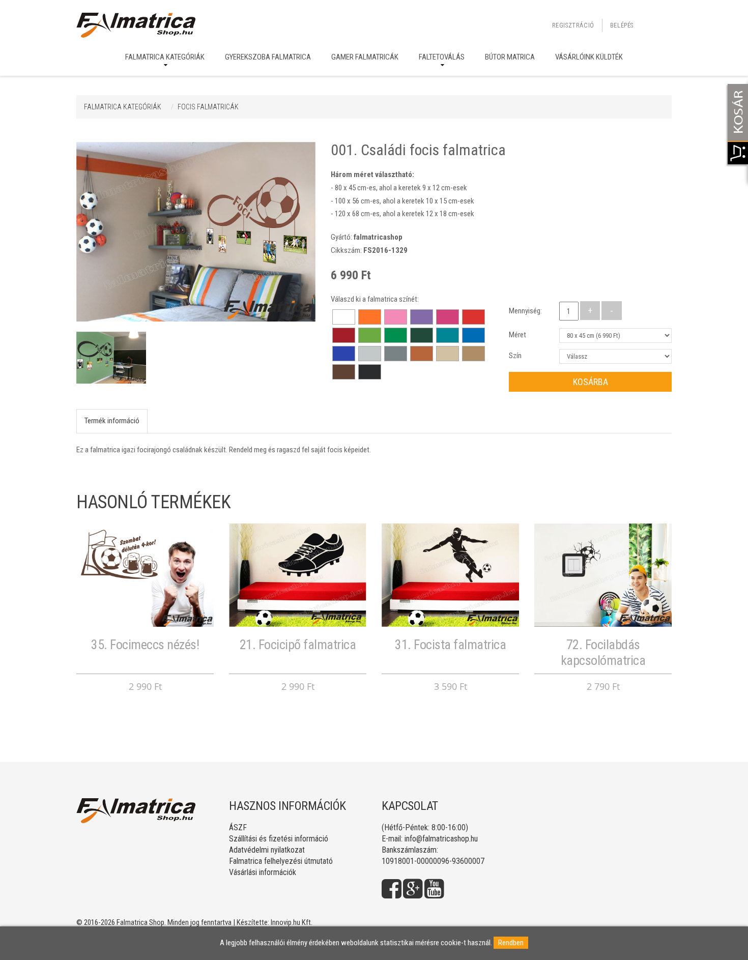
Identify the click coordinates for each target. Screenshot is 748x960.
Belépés (622, 25)
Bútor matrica (510, 57)
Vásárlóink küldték (589, 57)
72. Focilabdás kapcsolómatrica (603, 652)
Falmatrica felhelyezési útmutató (281, 861)
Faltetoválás (442, 57)
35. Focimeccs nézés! (145, 644)
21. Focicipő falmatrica (298, 644)
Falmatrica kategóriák (165, 57)
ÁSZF (238, 827)
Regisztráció (573, 25)
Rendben (511, 942)
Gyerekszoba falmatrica (268, 57)
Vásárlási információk (262, 872)
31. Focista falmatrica (450, 644)
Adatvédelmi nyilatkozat (267, 850)
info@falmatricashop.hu (441, 838)
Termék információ (111, 420)
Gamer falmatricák (364, 57)
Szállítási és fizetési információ (278, 838)
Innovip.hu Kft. (291, 922)
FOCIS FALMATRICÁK (208, 107)
